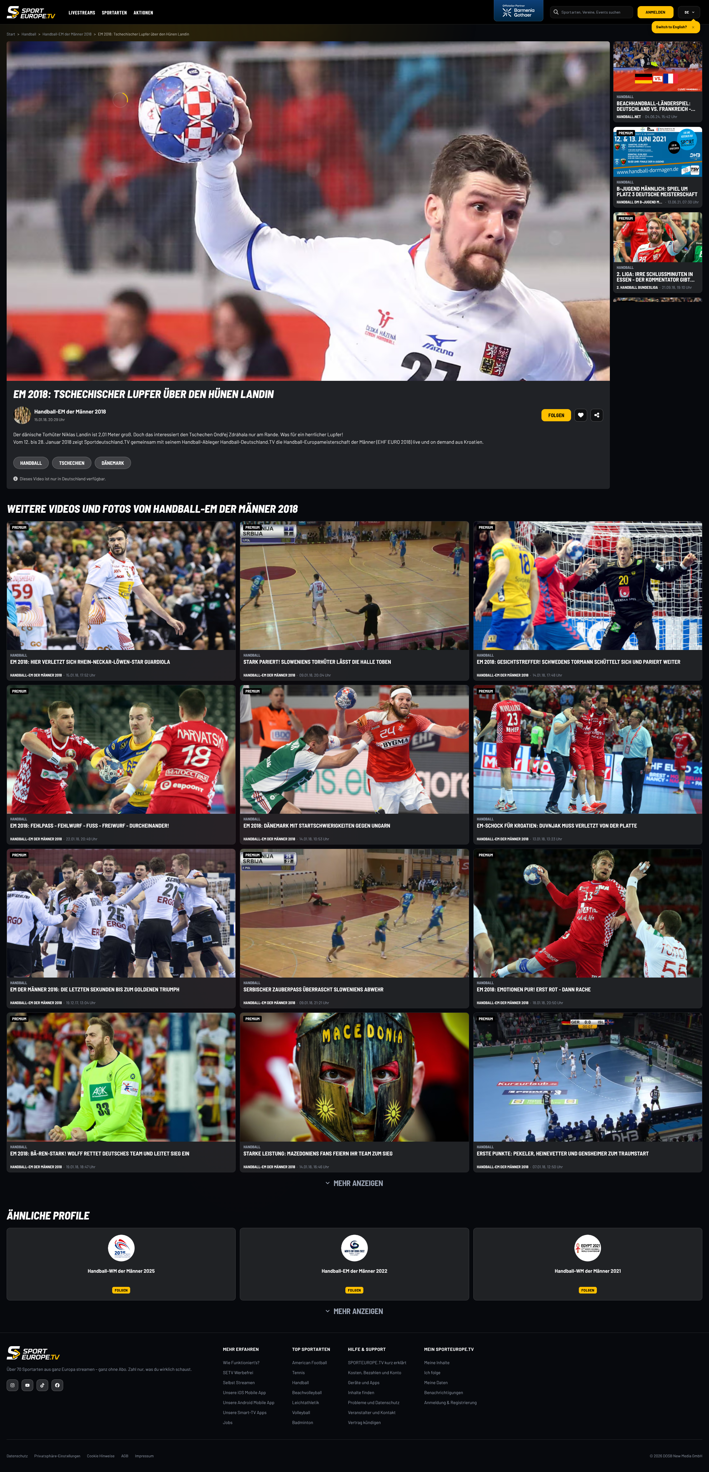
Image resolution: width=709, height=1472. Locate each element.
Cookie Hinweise (101, 1455)
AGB (125, 1455)
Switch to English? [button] (671, 24)
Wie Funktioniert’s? (241, 1362)
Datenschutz (17, 1455)
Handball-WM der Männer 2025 (121, 1271)
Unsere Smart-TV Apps (244, 1412)
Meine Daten (436, 1382)
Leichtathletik (305, 1402)
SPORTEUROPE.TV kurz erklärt (377, 1362)
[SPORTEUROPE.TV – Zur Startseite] (31, 12)
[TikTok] (42, 1385)
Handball (29, 34)
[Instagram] (12, 1385)
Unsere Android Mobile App (248, 1402)
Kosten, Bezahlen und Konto (374, 1372)
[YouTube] (27, 1385)
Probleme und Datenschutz (374, 1402)
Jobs (227, 1422)
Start (11, 34)
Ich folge (432, 1372)
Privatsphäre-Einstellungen (57, 1455)
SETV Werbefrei (238, 1372)
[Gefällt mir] (580, 415)
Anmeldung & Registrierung (450, 1402)
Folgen (556, 415)
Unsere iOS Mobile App (244, 1392)
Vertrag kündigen (364, 1422)
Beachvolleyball (307, 1392)
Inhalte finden (361, 1392)
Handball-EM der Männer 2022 (354, 1271)
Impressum (144, 1455)
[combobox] (595, 12)
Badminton (302, 1422)
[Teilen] (596, 415)
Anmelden (655, 12)
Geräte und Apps (364, 1382)
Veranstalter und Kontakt (372, 1412)
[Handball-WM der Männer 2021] (587, 1248)
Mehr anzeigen (358, 1183)
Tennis (298, 1372)
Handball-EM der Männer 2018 (66, 34)
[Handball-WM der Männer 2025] (121, 1248)
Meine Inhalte (437, 1362)
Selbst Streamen (239, 1382)
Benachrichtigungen (443, 1392)
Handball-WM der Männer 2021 (588, 1271)
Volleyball (301, 1412)
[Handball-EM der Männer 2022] (354, 1248)
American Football (309, 1362)
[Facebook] (57, 1385)
